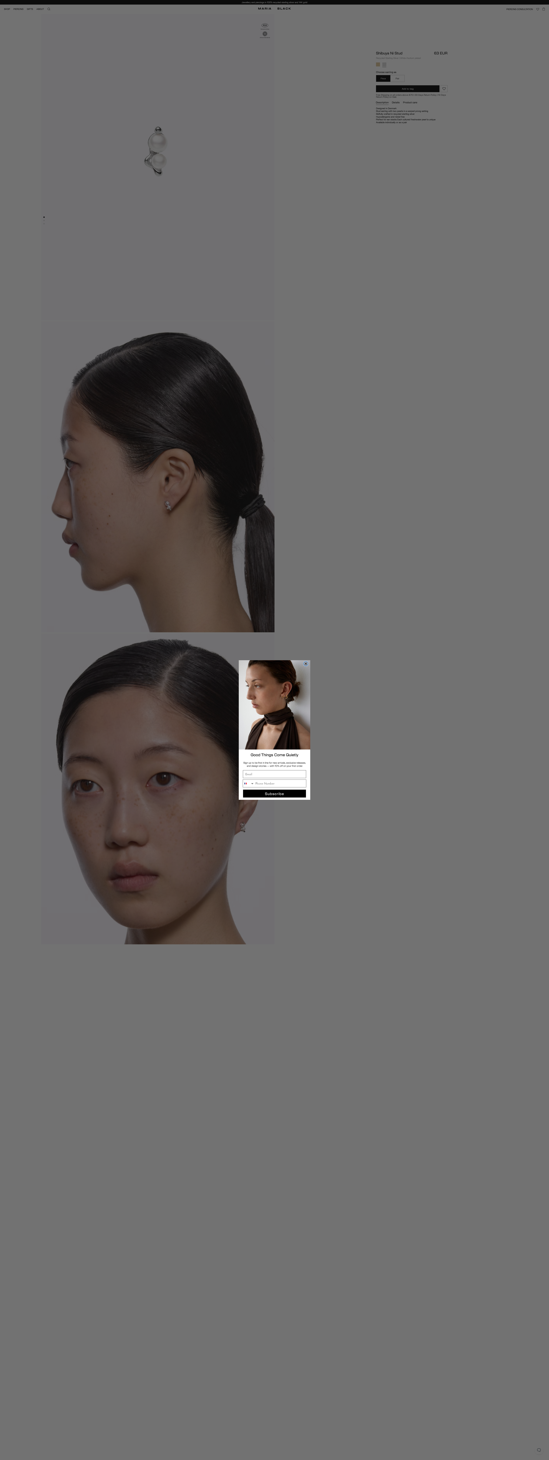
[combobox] (248, 783)
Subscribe (274, 793)
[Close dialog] (306, 663)
